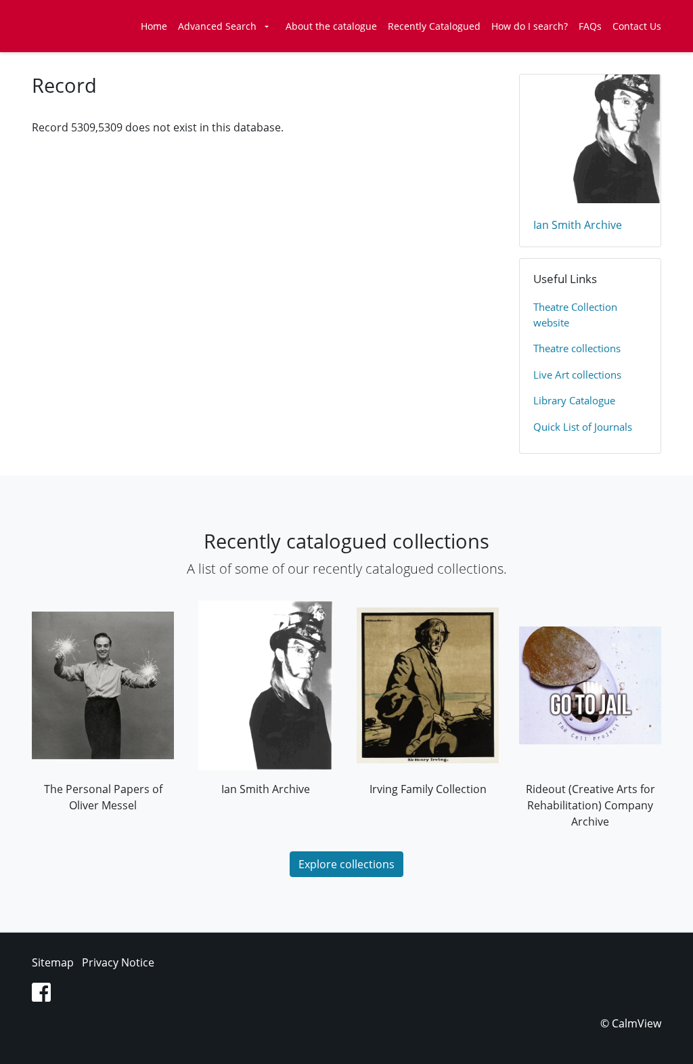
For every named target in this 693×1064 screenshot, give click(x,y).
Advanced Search (217, 26)
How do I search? (529, 26)
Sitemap (53, 962)
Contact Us (636, 26)
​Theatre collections (577, 348)
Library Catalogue (574, 400)
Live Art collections (577, 374)
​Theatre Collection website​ (575, 314)
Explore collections (346, 864)
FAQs (590, 26)
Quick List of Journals (582, 426)
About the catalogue (331, 26)
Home (154, 26)
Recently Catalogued (434, 26)
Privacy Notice (118, 962)
